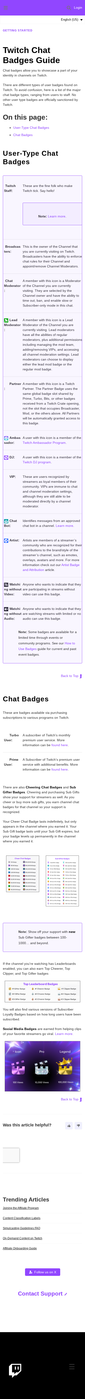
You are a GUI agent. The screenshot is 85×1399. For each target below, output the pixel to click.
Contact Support (40, 1293)
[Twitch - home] (15, 1370)
